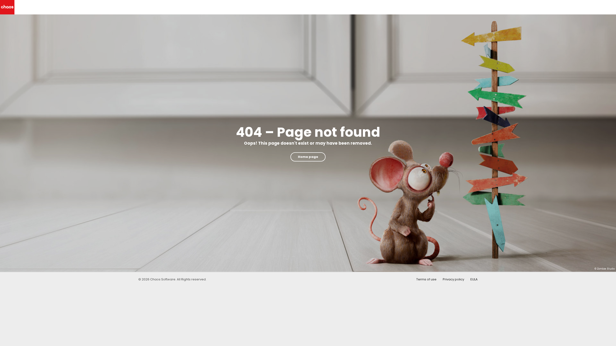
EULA (474, 279)
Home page (308, 156)
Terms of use (426, 279)
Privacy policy (453, 279)
